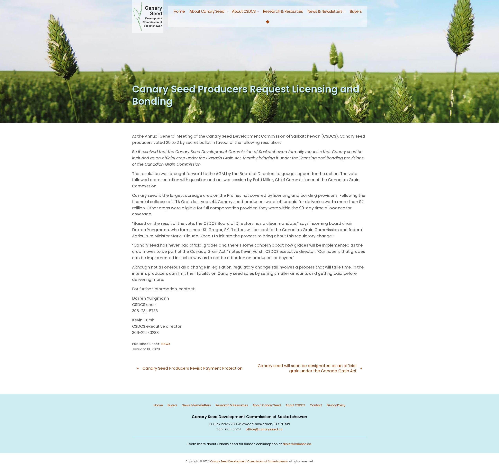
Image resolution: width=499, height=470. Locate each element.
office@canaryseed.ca (264, 429)
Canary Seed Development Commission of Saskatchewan (249, 461)
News (165, 344)
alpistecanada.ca (297, 444)
